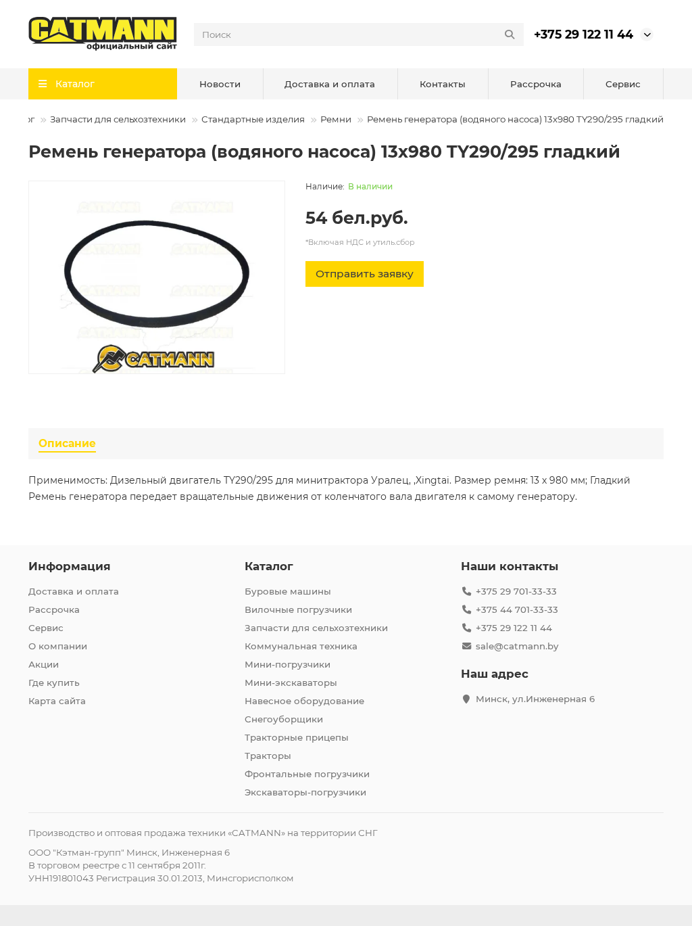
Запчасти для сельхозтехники (118, 119)
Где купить (54, 682)
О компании (57, 646)
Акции (43, 664)
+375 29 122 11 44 (583, 34)
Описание (67, 443)
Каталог (269, 566)
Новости (220, 83)
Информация (69, 566)
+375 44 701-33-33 (517, 609)
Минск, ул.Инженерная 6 (535, 698)
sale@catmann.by (517, 646)
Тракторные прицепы (297, 737)
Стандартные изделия (253, 119)
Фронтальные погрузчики (307, 773)
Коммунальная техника (301, 646)
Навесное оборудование (304, 700)
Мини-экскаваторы (291, 682)
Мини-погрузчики (287, 664)
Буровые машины (288, 591)
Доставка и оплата (330, 83)
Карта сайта (57, 700)
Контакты (443, 83)
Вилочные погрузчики (298, 609)
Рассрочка (536, 83)
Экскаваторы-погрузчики (305, 792)
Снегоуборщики (284, 719)
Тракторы (268, 755)
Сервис (623, 83)
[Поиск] (509, 34)
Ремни (335, 119)
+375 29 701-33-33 (516, 591)
